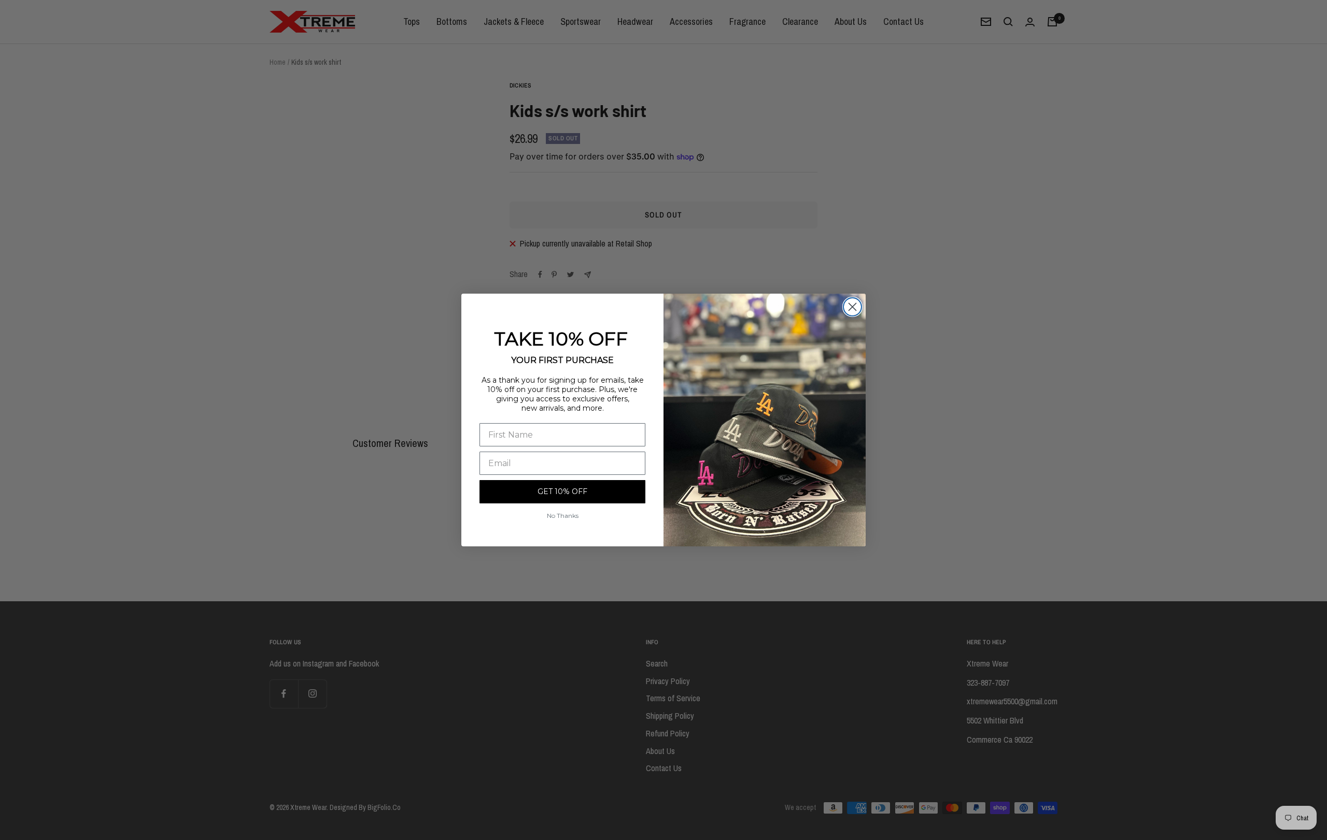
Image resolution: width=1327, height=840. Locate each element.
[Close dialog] (852, 307)
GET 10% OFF (562, 491)
